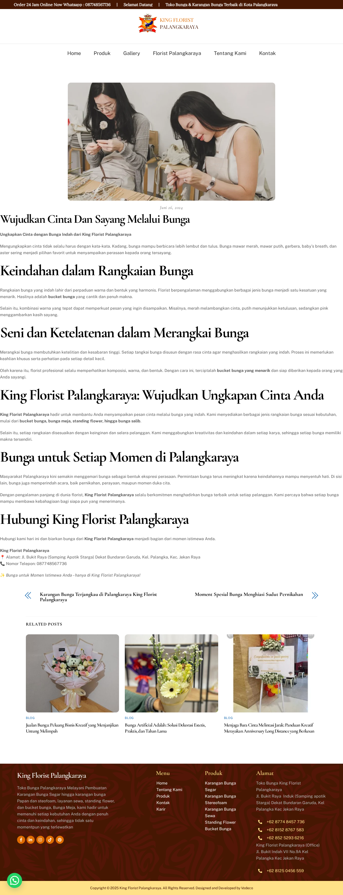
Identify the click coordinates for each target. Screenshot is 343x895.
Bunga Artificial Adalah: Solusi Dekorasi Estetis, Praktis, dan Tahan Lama (165, 728)
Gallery (131, 53)
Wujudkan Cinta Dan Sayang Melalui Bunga (95, 219)
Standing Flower (220, 822)
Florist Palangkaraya (177, 53)
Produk (102, 53)
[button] (14, 880)
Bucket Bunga (218, 828)
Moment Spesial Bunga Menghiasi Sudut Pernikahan (249, 594)
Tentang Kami (230, 53)
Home (74, 53)
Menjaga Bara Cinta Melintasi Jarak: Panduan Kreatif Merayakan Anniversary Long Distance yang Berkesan (269, 728)
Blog (30, 718)
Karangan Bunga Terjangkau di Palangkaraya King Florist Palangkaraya (98, 597)
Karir (160, 809)
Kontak (267, 53)
